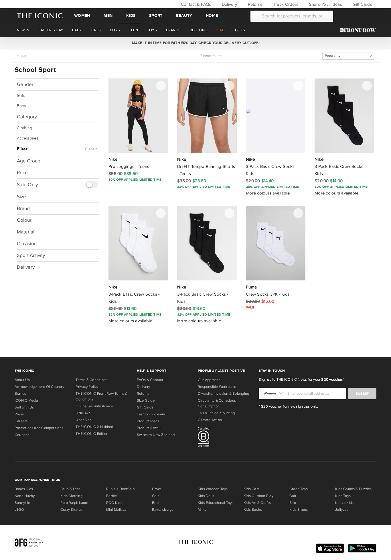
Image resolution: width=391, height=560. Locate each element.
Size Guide (146, 400)
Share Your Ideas (325, 4)
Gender (25, 84)
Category (27, 116)
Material (25, 231)
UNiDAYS (83, 413)
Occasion (27, 243)
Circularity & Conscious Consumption (217, 403)
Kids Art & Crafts (257, 503)
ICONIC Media (26, 400)
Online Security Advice (94, 406)
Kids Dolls (206, 496)
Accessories (27, 138)
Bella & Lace (70, 489)
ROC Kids (114, 503)
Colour (24, 220)
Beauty (184, 15)
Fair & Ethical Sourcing (216, 413)
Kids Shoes (298, 510)
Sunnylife (22, 503)
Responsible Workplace (217, 387)
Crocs (156, 489)
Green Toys (298, 489)
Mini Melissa (116, 510)
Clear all (92, 149)
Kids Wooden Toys (213, 489)
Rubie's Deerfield (120, 489)
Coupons (22, 435)
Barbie (111, 496)
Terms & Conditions (91, 380)
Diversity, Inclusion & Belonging (223, 394)
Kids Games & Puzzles (353, 489)
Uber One (84, 420)
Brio (155, 503)
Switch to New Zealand (156, 435)
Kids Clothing (71, 496)
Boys (21, 106)
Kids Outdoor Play (258, 496)
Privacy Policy (87, 387)
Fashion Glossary (151, 414)
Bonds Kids (24, 489)
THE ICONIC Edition (92, 434)
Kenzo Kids (344, 503)
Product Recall (149, 428)
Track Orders (285, 4)
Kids (130, 15)
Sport (155, 15)
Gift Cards (361, 4)
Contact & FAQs (195, 4)
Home (212, 15)
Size (21, 196)
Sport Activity (31, 255)
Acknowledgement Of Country (39, 387)
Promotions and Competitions (39, 428)
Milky (202, 510)
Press (19, 414)
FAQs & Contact (150, 380)
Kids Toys (343, 496)
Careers (21, 421)
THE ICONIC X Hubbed (94, 427)
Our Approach (209, 380)
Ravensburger (163, 510)
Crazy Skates (71, 510)
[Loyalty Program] (359, 30)
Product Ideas (148, 421)
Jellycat (341, 510)
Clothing (24, 128)
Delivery (229, 4)
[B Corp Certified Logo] (226, 438)
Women (82, 15)
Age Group (28, 161)
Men (108, 15)
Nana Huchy (25, 496)
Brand (23, 208)
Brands (20, 394)
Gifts (240, 30)
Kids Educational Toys (216, 503)
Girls (21, 95)
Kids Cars (251, 489)
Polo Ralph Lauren (75, 503)
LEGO (19, 510)
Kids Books (253, 510)
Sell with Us (24, 407)
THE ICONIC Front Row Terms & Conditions (101, 396)
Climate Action (210, 420)
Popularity (332, 56)
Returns (254, 4)
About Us (22, 380)
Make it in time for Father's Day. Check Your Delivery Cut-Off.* (195, 43)
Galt (155, 496)
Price (22, 172)
